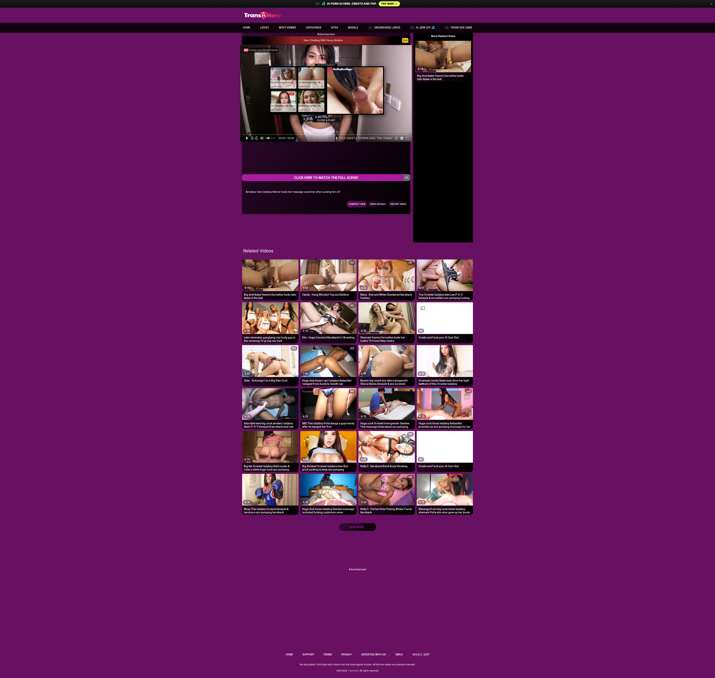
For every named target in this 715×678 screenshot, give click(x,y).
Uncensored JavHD (384, 27)
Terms (327, 654)
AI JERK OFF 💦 (423, 27)
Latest (264, 27)
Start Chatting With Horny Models (323, 40)
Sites (334, 27)
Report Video (398, 204)
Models (353, 27)
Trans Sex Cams (459, 27)
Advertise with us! (373, 654)
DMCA (399, 654)
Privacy (346, 654)
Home (246, 27)
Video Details (378, 204)
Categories (313, 27)
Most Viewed (287, 27)
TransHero (353, 670)
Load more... (357, 526)
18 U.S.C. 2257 (420, 654)
